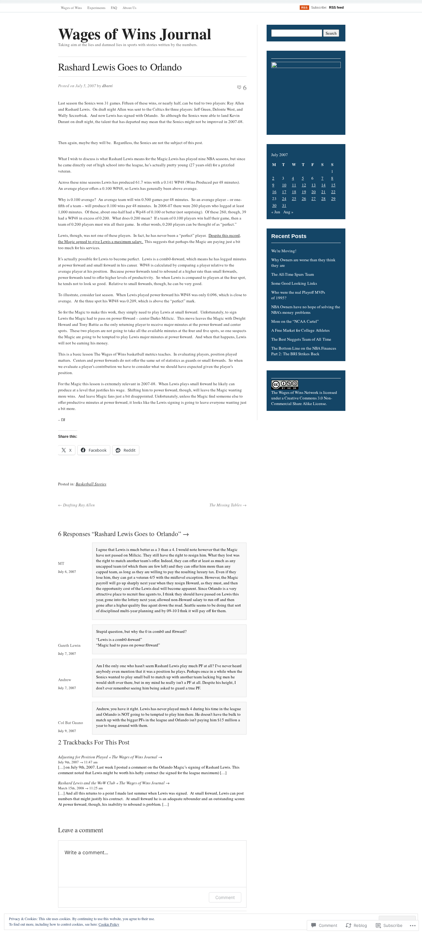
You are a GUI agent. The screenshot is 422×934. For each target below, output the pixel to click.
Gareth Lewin (69, 645)
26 (304, 198)
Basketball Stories (91, 484)
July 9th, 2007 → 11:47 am (78, 762)
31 (284, 205)
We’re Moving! (283, 251)
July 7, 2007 (67, 653)
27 (313, 198)
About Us (129, 7)
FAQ (114, 7)
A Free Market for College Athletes (300, 330)
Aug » (288, 212)
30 (274, 205)
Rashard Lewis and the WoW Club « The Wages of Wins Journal (111, 783)
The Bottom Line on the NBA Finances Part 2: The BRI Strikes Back (303, 350)
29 (333, 198)
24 (284, 198)
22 (333, 191)
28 (323, 198)
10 (284, 185)
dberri (107, 85)
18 (294, 191)
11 (294, 185)
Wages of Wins (71, 7)
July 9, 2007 (67, 730)
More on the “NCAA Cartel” (295, 321)
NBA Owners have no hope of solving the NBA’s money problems (305, 309)
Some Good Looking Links (294, 283)
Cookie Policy (109, 924)
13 (313, 185)
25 (294, 198)
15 (333, 185)
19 (304, 191)
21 (323, 191)
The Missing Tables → (228, 505)
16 (274, 191)
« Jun (275, 212)
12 (304, 185)
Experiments (96, 7)
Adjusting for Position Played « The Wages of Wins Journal (107, 757)
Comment (225, 897)
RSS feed (336, 7)
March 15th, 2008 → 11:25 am (80, 788)
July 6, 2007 (67, 571)
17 (284, 191)
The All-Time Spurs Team (292, 274)
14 (323, 185)
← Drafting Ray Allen (76, 505)
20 (313, 191)
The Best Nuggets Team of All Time (301, 339)
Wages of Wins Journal (134, 33)
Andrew (64, 679)
